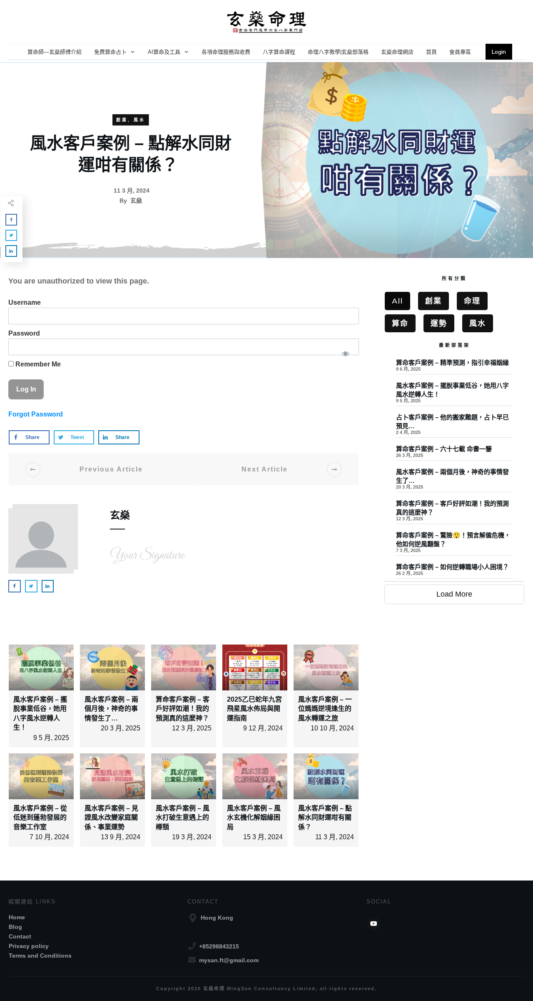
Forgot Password (35, 414)
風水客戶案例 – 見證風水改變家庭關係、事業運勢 (111, 817)
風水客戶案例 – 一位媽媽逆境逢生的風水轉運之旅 (325, 709)
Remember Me (37, 364)
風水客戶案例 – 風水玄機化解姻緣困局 (254, 817)
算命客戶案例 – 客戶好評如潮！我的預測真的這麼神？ (182, 709)
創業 (122, 120)
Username (24, 302)
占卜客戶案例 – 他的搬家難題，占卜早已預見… (454, 426)
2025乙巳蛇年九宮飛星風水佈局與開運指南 (254, 709)
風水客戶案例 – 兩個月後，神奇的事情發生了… (111, 709)
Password (24, 333)
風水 (139, 120)
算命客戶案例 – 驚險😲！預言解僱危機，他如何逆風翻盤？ (454, 544)
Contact (20, 936)
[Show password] (345, 354)
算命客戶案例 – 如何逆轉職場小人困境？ (454, 571)
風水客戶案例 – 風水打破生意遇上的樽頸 (182, 817)
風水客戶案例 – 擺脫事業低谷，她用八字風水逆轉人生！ (454, 395)
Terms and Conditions (40, 955)
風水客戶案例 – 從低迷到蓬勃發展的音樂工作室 (40, 817)
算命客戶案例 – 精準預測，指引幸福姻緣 (454, 367)
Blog (15, 926)
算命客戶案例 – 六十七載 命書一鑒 (454, 453)
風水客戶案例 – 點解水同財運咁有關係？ (325, 817)
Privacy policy (29, 946)
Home (17, 917)
